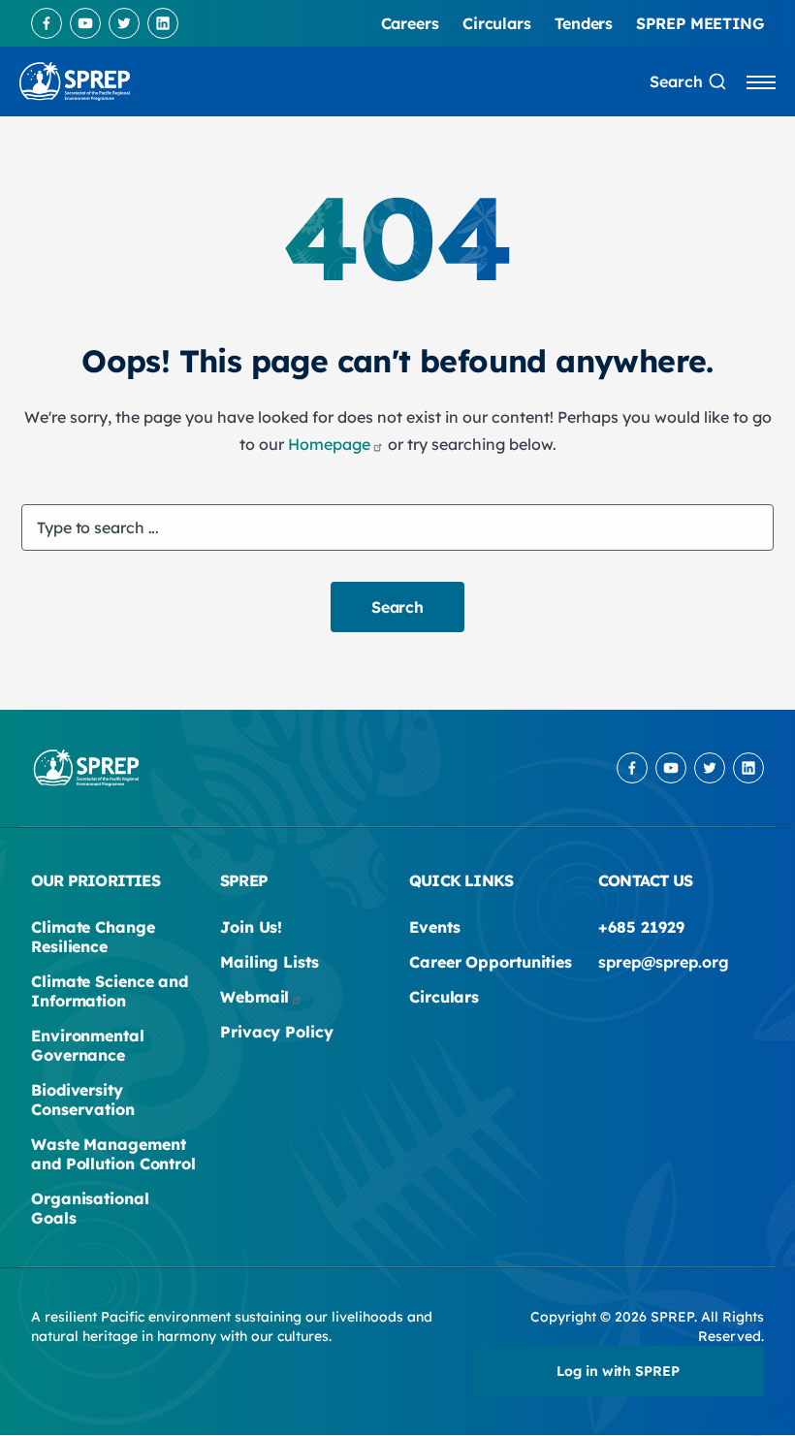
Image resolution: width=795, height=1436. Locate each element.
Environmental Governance (87, 1045)
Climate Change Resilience (93, 936)
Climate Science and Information (109, 991)
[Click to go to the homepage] (74, 81)
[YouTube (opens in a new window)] (85, 23)
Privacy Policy (277, 1031)
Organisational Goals (90, 1208)
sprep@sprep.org (663, 962)
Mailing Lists (269, 962)
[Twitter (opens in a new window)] (124, 23)
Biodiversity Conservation (83, 1099)
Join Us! (251, 927)
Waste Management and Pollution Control (113, 1153)
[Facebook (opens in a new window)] (46, 23)
